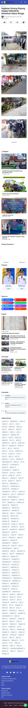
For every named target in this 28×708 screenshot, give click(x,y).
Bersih (4, 445)
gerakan (11, 475)
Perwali (5, 594)
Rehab (4, 610)
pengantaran (15, 572)
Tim (21, 640)
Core (4, 453)
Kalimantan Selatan (13, 497)
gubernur (5, 478)
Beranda (3, 6)
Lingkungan (5, 532)
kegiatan (5, 513)
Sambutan (12, 618)
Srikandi (14, 632)
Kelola (19, 513)
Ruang (16, 616)
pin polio (12, 597)
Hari (4, 480)
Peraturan (15, 586)
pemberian (16, 561)
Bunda (4, 451)
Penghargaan (6, 580)
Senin (4, 626)
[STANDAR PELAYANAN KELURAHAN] (14, 323)
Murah (14, 545)
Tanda (18, 637)
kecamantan (6, 510)
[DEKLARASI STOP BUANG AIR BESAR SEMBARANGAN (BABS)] (5, 337)
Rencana (5, 613)
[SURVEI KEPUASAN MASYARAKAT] (14, 184)
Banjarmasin (15, 434)
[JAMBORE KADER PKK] (14, 206)
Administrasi (14, 421)
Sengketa (22, 624)
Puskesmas (18, 605)
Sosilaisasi (5, 632)
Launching (13, 529)
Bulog (16, 448)
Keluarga (5, 516)
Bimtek (20, 445)
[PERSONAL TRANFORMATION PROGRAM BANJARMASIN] (5, 343)
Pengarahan (6, 575)
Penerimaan (6, 572)
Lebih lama (22, 262)
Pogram (5, 599)
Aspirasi (11, 429)
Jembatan (5, 494)
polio (19, 599)
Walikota (5, 651)
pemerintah (15, 564)
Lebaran (21, 529)
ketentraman (15, 518)
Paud (12, 553)
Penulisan (5, 583)
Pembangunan (6, 561)
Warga (12, 651)
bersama (21, 443)
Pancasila (5, 551)
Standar (21, 632)
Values (19, 645)
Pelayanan (14, 556)
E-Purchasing (14, 464)
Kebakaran (14, 505)
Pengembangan (6, 578)
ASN (4, 429)
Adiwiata (5, 421)
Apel (4, 426)
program (14, 602)
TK (11, 643)
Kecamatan (15, 510)
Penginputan (16, 580)
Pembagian (15, 559)
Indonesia (5, 486)
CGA (11, 451)
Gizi (18, 475)
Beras (14, 443)
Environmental (6, 470)
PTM (21, 602)
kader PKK (21, 494)
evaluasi (5, 472)
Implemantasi (14, 483)
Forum (12, 472)
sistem (12, 629)
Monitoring (5, 545)
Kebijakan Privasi (5, 693)
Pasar (13, 551)
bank (11, 437)
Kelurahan (14, 516)
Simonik (5, 629)
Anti (17, 424)
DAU (17, 456)
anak (11, 424)
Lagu (22, 526)
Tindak (4, 643)
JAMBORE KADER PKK (7, 215)
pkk (19, 597)
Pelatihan (5, 556)
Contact (16, 705)
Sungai (21, 634)
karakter (14, 499)
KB (3, 502)
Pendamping (14, 567)
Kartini (21, 499)
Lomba (13, 534)
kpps (21, 524)
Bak (18, 432)
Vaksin (12, 645)
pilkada (4, 597)
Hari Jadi (11, 480)
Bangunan (5, 434)
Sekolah (5, 624)
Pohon (12, 599)
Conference (19, 451)
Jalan (14, 491)
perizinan (14, 589)
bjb (4, 448)
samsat (4, 621)
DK (22, 461)
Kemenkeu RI (4, 690)
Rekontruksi (12, 610)
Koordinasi (6, 524)
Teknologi (14, 640)
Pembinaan (5, 564)
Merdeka (15, 543)
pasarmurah (21, 551)
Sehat (19, 621)
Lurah (4, 537)
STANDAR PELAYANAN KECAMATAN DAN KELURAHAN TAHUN (12, 171)
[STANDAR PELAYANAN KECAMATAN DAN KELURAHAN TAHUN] (14, 162)
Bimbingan (12, 445)
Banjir (4, 437)
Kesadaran (5, 518)
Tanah (11, 637)
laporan (5, 529)
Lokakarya (5, 534)
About (10, 705)
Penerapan (15, 570)
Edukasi (5, 467)
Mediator (5, 540)
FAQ (2, 697)
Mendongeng (6, 543)
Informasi (5, 489)
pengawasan (16, 575)
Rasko (12, 607)
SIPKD (3, 685)
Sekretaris (13, 624)
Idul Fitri (5, 483)
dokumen (5, 464)
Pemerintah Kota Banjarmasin (8, 678)
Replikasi (13, 613)
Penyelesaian (14, 583)
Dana (4, 456)
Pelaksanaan (20, 553)
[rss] (21, 672)
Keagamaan (11, 502)
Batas (18, 440)
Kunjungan (5, 526)
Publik (4, 605)
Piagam (20, 594)
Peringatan (5, 589)
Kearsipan (5, 505)
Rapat (4, 607)
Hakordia (13, 478)
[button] (2, 2)
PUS (11, 605)
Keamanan (20, 502)
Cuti (18, 453)
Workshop (5, 653)
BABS (12, 432)
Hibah (18, 480)
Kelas (12, 513)
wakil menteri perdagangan (17, 648)
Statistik (5, 634)
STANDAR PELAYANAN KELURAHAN (10, 333)
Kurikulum (14, 526)
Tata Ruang (5, 640)
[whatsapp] (20, 302)
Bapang (5, 440)
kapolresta (5, 499)
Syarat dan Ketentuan (6, 695)
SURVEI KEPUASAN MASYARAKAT (10, 193)
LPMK (20, 534)
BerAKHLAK (5, 443)
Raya (18, 607)
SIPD (2, 683)
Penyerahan (6, 586)
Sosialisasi (20, 629)
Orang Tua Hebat (7, 548)
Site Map (21, 705)
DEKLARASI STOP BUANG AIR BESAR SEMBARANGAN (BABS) (17, 336)
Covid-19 (12, 453)
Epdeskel (16, 470)
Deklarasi (5, 459)
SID (19, 626)
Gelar (4, 475)
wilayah (20, 651)
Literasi (14, 532)
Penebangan (6, 570)
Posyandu (5, 602)
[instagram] (17, 672)
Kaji (4, 497)
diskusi (16, 461)
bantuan (18, 437)
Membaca (13, 540)
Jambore (22, 491)
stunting (13, 634)
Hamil (21, 478)
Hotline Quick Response (7, 681)
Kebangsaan (6, 507)
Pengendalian (17, 578)
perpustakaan (6, 591)
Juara (13, 494)
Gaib (19, 472)
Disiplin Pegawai (7, 461)
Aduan (22, 421)
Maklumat (12, 537)
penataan (5, 567)
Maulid (19, 537)
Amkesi (4, 424)
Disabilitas (19, 459)
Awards (18, 429)
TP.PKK (17, 643)
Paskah (4, 553)
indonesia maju (15, 486)
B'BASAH (5, 432)
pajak (16, 548)
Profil (8, 288)
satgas (12, 621)
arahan (19, 426)
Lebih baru (6, 262)
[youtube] (14, 672)
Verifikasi (5, 648)
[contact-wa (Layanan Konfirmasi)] (25, 705)
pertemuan (16, 591)
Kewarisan (14, 521)
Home (6, 705)
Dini (12, 459)
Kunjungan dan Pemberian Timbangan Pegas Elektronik (13, 237)
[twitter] (10, 672)
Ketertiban (5, 521)
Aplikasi (12, 426)
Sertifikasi (12, 626)
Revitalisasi (21, 613)
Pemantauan (6, 559)
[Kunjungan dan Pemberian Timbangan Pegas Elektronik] (14, 227)
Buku (10, 448)
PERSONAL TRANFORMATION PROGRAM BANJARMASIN (17, 342)
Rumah (4, 618)
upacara (5, 645)
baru (12, 440)
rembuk (21, 610)
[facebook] (7, 672)
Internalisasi (14, 489)
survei (4, 637)
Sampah (21, 618)
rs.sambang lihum (7, 616)
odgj (21, 545)
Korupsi (14, 524)
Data (11, 456)
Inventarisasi (6, 491)
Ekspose (13, 467)
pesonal (12, 594)
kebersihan (15, 507)
